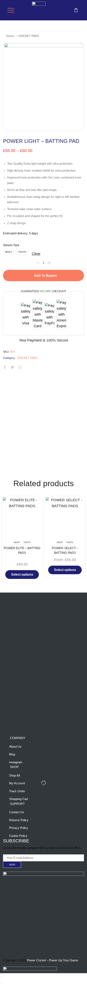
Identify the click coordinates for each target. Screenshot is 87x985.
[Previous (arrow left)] (0, 983)
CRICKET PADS (28, 35)
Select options (22, 574)
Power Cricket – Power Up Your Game (52, 960)
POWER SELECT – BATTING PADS (65, 550)
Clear (36, 254)
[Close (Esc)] (0, 977)
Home (10, 35)
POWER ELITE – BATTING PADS (22, 550)
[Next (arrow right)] (2, 983)
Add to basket (45, 275)
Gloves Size (11, 245)
